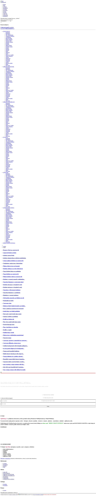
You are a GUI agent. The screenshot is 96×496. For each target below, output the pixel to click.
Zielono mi (8, 58)
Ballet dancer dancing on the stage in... (13, 353)
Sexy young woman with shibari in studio (14, 369)
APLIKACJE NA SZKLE (8, 207)
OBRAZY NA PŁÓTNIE (8, 66)
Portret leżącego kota (8, 324)
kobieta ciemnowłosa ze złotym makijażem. (14, 258)
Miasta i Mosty (9, 45)
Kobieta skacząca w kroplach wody (12, 284)
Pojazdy (7, 50)
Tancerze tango (7, 338)
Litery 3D (5, 13)
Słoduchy (8, 52)
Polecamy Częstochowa (5, 458)
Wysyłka (5, 9)
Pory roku (8, 65)
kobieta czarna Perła (8, 255)
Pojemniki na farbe (8, 300)
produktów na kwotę (7, 28)
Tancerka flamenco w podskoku (11, 292)
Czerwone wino (7, 303)
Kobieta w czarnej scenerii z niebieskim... (14, 279)
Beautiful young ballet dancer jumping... (14, 359)
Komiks (7, 43)
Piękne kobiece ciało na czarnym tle (12, 276)
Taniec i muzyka (9, 56)
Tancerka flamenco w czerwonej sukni (13, 282)
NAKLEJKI (5, 172)
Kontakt (4, 12)
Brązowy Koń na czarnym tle (11, 250)
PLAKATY (5, 137)
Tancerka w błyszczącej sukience (11, 290)
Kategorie (8, 32)
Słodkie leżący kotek (8, 332)
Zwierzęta (8, 59)
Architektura (8, 37)
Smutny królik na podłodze (10, 316)
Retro (7, 51)
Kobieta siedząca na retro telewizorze (13, 268)
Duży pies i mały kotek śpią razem (12, 314)
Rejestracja (5, 16)
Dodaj (48, 406)
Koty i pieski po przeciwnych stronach (13, 308)
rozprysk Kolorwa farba (9, 252)
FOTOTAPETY (6, 31)
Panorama (8, 60)
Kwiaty (7, 47)
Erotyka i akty (9, 40)
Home (4, 4)
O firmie (5, 6)
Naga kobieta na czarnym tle (11, 274)
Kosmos (7, 44)
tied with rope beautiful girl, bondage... (13, 367)
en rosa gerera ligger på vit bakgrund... (13, 348)
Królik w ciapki (7, 330)
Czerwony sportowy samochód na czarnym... (15, 340)
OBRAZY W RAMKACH (8, 102)
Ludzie (7, 62)
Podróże (7, 49)
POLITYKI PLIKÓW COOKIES (38, 494)
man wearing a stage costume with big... (13, 364)
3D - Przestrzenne (9, 35)
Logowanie (5, 15)
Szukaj (4, 246)
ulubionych (3, 2)
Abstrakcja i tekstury (10, 36)
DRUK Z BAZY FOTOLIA (9, 243)
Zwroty (4, 11)
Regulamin (5, 8)
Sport (7, 53)
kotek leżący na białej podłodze (11, 311)
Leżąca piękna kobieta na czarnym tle (13, 260)
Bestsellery (8, 33)
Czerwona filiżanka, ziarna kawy (12, 343)
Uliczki (7, 57)
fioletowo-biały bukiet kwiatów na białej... (14, 306)
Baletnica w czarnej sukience (10, 295)
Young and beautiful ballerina (11, 351)
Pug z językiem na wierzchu (10, 327)
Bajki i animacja (9, 39)
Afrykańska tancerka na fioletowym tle (13, 298)
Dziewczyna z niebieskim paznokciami (13, 335)
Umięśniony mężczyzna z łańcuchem (12, 263)
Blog (4, 5)
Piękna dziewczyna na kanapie (11, 266)
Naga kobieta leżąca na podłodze (12, 271)
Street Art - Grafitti (9, 55)
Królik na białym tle (8, 319)
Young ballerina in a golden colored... (13, 356)
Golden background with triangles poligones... (15, 345)
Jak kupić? (5, 10)
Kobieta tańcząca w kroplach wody (12, 287)
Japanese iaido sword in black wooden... (14, 361)
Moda (7, 64)
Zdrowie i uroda (9, 63)
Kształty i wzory (9, 46)
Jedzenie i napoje (9, 42)
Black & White (9, 38)
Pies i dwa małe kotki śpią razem (12, 322)
